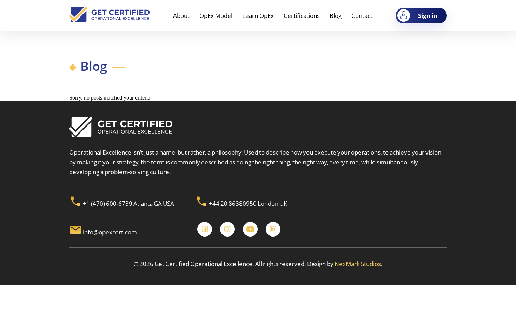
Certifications (302, 16)
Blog (336, 16)
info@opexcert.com (110, 232)
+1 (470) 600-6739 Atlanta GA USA (128, 203)
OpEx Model (215, 16)
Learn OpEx (258, 16)
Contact (361, 16)
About (181, 16)
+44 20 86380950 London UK (247, 203)
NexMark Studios (357, 264)
